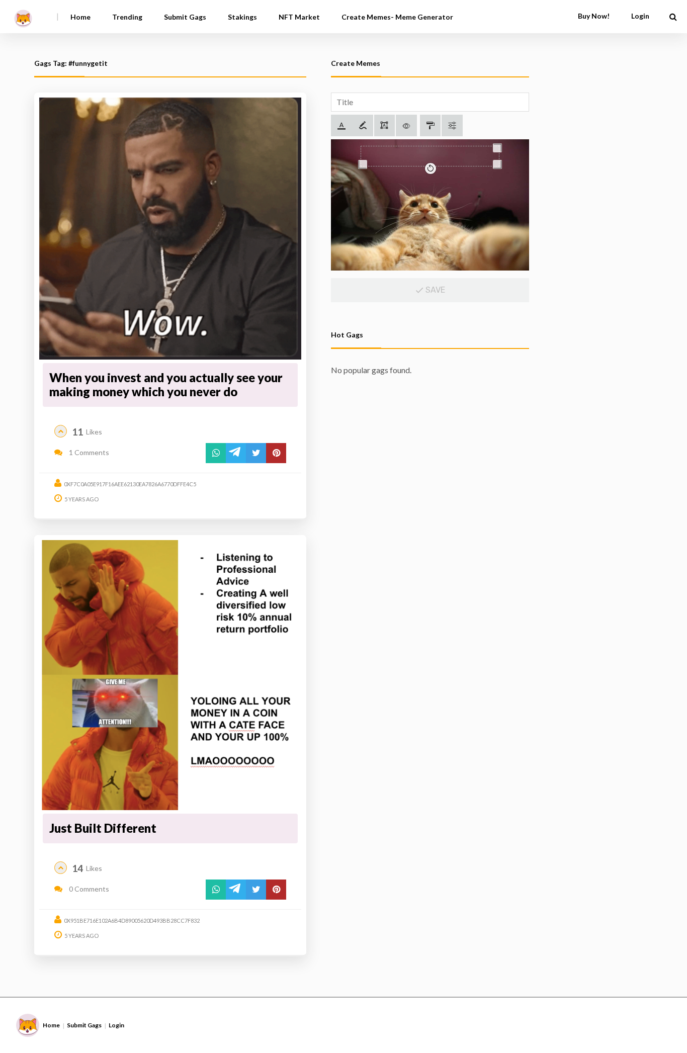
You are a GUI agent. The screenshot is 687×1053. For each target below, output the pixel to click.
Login (116, 1025)
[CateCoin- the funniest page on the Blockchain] (23, 15)
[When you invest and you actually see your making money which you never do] (170, 229)
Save (434, 290)
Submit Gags (185, 17)
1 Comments (88, 452)
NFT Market (299, 17)
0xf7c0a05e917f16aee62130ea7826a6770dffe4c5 (130, 484)
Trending (127, 17)
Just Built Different (102, 828)
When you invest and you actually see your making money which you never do (166, 384)
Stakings (242, 17)
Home (80, 17)
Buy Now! (594, 16)
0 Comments (88, 889)
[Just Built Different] (170, 675)
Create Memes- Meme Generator (397, 17)
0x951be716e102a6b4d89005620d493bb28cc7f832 (132, 920)
